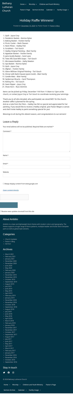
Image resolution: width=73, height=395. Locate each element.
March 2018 (9, 321)
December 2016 (11, 355)
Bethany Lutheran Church (7, 7)
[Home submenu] (25, 4)
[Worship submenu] (36, 4)
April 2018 (8, 318)
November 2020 (11, 263)
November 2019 (11, 277)
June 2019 (8, 289)
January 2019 (9, 298)
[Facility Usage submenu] (68, 9)
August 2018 (9, 309)
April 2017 (8, 346)
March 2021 (9, 254)
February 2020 (10, 270)
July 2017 (8, 339)
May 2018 (8, 316)
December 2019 (11, 275)
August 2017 (9, 337)
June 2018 (8, 314)
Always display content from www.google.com (21, 184)
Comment (7, 131)
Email (5, 164)
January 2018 (9, 325)
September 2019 (11, 282)
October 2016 (10, 360)
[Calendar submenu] (54, 9)
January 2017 (9, 353)
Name (5, 155)
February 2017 (10, 350)
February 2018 (10, 323)
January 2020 (9, 272)
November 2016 (11, 357)
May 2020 (8, 268)
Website (6, 172)
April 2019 (8, 293)
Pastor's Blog (10, 241)
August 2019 (9, 284)
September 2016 (11, 362)
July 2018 (8, 311)
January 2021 (9, 259)
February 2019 (10, 295)
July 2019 (8, 286)
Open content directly (11, 190)
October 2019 (10, 279)
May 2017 (8, 344)
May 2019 (8, 291)
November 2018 (11, 302)
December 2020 (11, 261)
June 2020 (8, 266)
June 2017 (8, 341)
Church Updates (11, 239)
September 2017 (11, 334)
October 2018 (10, 305)
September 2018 (11, 307)
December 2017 (11, 328)
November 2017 (11, 330)
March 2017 (9, 348)
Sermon (8, 244)
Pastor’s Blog (55, 26)
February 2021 (10, 256)
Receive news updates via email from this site (17, 211)
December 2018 (11, 300)
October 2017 (10, 332)
